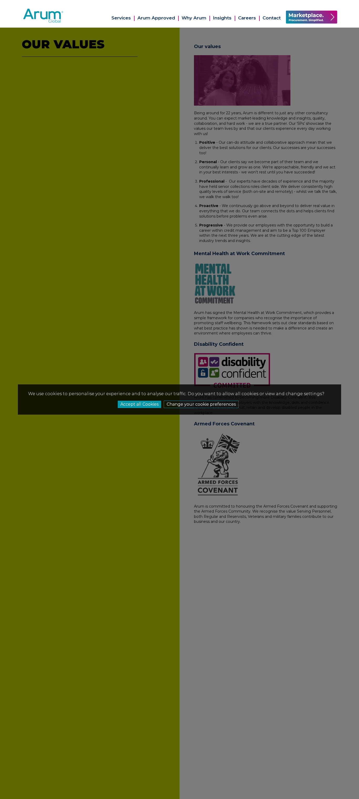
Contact (272, 17)
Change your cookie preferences (201, 404)
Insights (222, 17)
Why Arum (194, 17)
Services (121, 17)
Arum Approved (156, 17)
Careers (247, 17)
